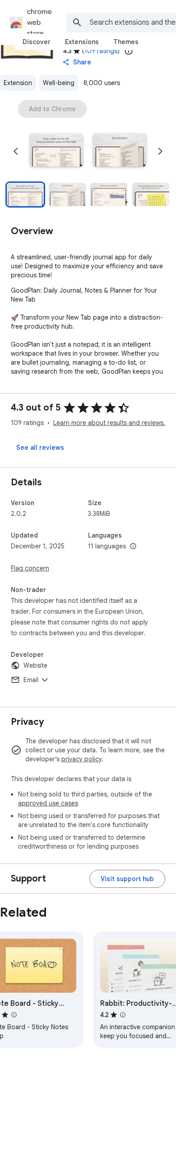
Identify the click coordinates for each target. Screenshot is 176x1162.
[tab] (36, 42)
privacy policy (81, 759)
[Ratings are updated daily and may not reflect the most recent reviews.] (129, 51)
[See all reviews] (40, 447)
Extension (18, 83)
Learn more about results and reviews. (109, 423)
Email (30, 680)
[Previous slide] (16, 151)
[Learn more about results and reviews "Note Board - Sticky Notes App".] (14, 1015)
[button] (56, 151)
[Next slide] (160, 151)
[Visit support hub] (127, 879)
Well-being (58, 83)
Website (35, 665)
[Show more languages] (133, 546)
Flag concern (30, 568)
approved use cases (48, 803)
